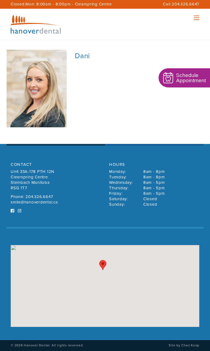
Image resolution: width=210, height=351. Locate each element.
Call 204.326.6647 (181, 4)
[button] (103, 265)
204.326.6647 (39, 196)
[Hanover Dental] (36, 24)
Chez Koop (190, 345)
